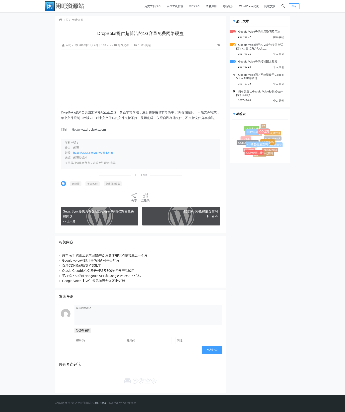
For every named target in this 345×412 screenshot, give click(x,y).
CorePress (99, 402)
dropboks (92, 183)
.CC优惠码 (248, 149)
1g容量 (75, 183)
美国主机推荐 (175, 6)
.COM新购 (253, 133)
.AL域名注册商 (270, 149)
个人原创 (278, 54)
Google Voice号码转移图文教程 (257, 61)
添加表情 (84, 330)
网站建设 (228, 6)
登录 (294, 6)
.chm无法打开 (273, 133)
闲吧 (69, 45)
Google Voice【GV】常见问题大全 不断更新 (93, 281)
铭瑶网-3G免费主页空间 (201, 211)
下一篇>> (212, 216)
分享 (134, 200)
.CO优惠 (265, 132)
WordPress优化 (249, 6)
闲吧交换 (270, 6)
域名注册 (211, 6)
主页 (65, 19)
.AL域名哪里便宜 (272, 137)
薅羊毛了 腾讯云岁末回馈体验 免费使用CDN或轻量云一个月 (105, 255)
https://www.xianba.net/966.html (93, 152)
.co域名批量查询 (259, 146)
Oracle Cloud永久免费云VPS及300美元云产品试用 (98, 270)
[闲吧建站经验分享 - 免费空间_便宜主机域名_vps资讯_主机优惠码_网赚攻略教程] (65, 6)
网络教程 (278, 37)
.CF (263, 126)
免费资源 (77, 19)
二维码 (145, 200)
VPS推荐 (194, 6)
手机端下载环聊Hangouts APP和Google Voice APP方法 (101, 276)
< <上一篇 (69, 221)
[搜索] (283, 6)
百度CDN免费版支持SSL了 (81, 265)
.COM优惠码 (266, 154)
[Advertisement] (140, 82)
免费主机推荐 (152, 6)
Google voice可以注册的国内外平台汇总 (90, 260)
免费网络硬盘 (113, 183)
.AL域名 (263, 129)
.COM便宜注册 (254, 153)
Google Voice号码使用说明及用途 (259, 31)
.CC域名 (245, 138)
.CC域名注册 (252, 128)
